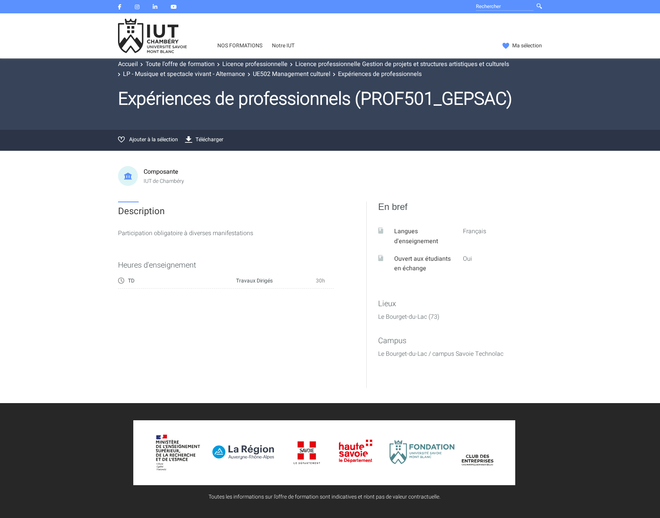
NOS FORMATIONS (239, 46)
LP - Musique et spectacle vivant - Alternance (184, 74)
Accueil (128, 64)
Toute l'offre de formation (180, 64)
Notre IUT (283, 46)
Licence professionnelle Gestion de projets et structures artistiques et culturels (402, 64)
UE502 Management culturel (291, 74)
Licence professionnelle (255, 64)
